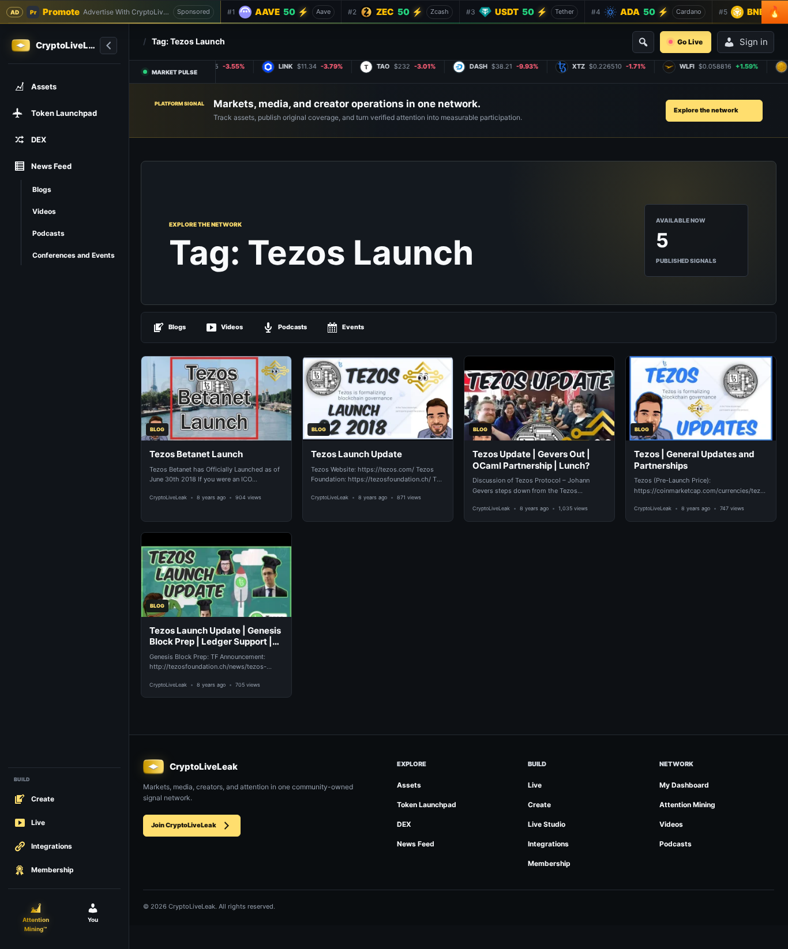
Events (353, 327)
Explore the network (706, 110)
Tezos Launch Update (356, 454)
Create (539, 804)
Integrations (548, 843)
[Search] (643, 42)
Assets (409, 785)
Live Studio (546, 824)
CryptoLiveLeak (168, 497)
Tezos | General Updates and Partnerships (694, 460)
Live (535, 785)
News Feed (415, 843)
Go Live (690, 41)
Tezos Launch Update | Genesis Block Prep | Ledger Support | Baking (215, 636)
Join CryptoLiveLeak (183, 825)
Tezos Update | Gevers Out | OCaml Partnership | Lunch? (531, 460)
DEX (404, 824)
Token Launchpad (426, 804)
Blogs (177, 327)
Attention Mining (687, 804)
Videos (232, 327)
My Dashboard (684, 785)
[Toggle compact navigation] (108, 45)
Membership (549, 863)
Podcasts (292, 327)
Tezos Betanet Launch (196, 454)
